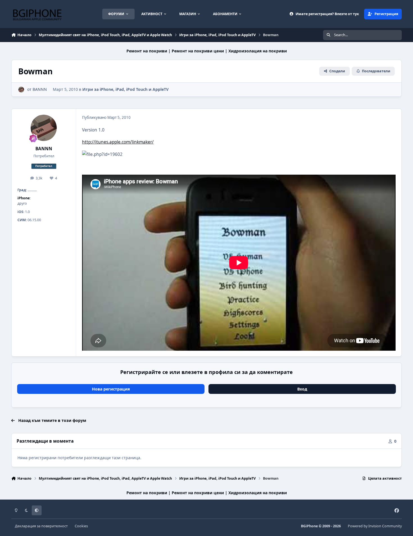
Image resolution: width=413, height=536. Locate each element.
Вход (302, 389)
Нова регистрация (111, 389)
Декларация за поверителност (41, 526)
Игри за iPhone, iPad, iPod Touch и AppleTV (125, 89)
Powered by (375, 526)
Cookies (81, 526)
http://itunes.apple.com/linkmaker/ (118, 142)
